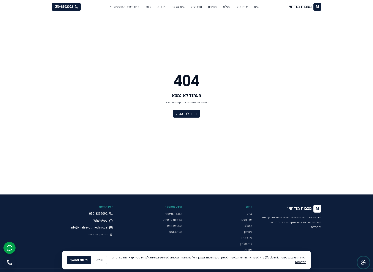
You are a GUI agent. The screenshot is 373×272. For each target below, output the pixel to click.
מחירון (212, 7)
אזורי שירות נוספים (126, 7)
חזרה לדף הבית (186, 113)
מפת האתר (175, 232)
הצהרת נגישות (173, 213)
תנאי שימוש (174, 226)
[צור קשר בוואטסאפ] (9, 248)
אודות (162, 7)
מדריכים (196, 7)
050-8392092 (63, 7)
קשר (148, 7)
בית (256, 7)
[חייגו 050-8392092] (9, 262)
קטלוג (227, 7)
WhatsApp (100, 221)
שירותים (242, 7)
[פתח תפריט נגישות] (363, 262)
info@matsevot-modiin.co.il (89, 227)
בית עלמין (178, 7)
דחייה (99, 260)
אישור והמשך (79, 260)
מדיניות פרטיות (172, 220)
